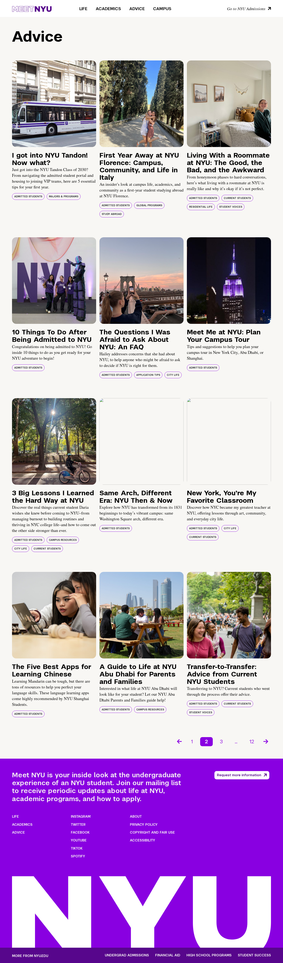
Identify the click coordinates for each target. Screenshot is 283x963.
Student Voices (230, 207)
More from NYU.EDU (30, 956)
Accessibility (142, 840)
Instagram (81, 816)
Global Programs (149, 205)
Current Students (237, 198)
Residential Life (201, 207)
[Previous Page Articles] (179, 741)
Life (83, 8)
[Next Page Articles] (266, 741)
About (136, 816)
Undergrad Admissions (127, 955)
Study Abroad (112, 214)
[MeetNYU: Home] (32, 8)
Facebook (80, 832)
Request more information (239, 775)
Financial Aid (167, 955)
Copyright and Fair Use (152, 832)
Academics (108, 8)
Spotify (78, 856)
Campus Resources (63, 540)
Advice (137, 8)
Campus (162, 8)
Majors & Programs (63, 196)
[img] (54, 103)
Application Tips (148, 375)
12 (251, 741)
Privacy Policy (144, 824)
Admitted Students (28, 196)
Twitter (78, 824)
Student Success (254, 955)
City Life (173, 375)
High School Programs (209, 955)
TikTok (76, 848)
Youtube (79, 840)
